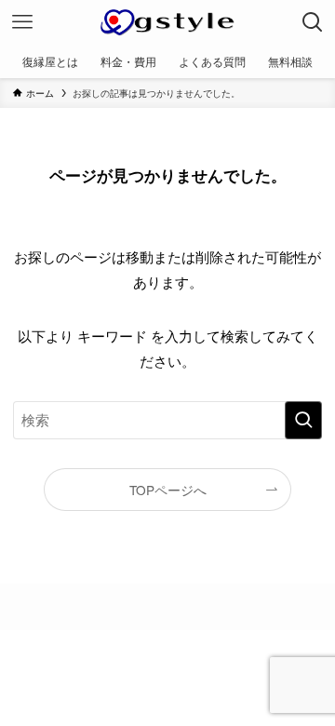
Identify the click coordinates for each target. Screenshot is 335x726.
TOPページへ (168, 489)
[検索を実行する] (303, 419)
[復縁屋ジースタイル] (167, 22)
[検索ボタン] (312, 22)
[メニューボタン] (22, 22)
